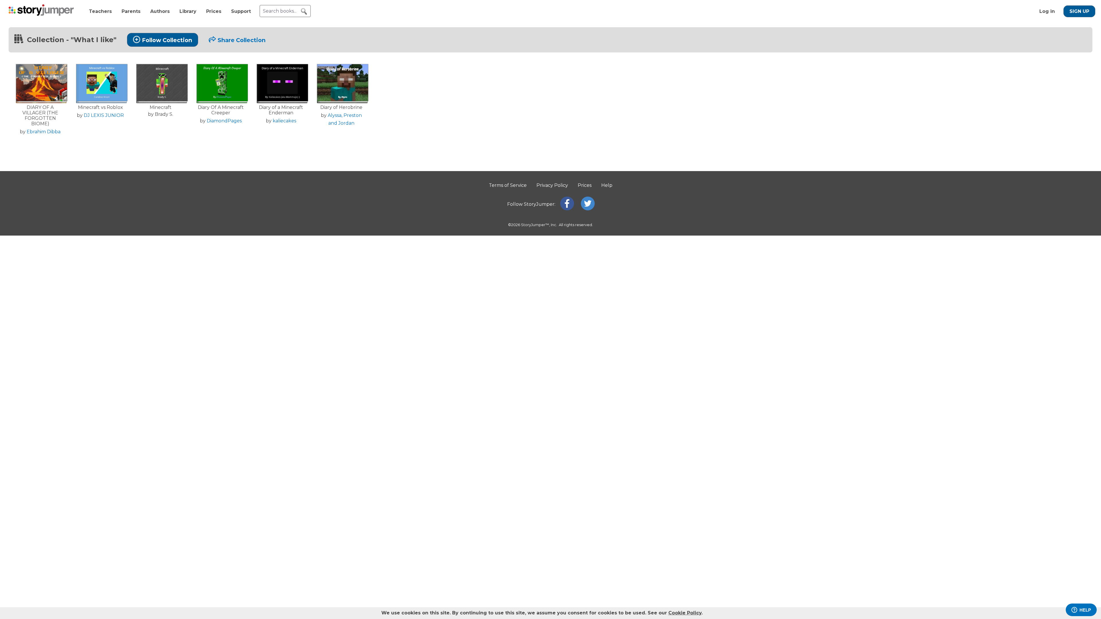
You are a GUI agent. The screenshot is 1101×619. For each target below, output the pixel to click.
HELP (1085, 610)
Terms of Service (508, 185)
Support (241, 11)
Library (187, 11)
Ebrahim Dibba (43, 131)
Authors (160, 11)
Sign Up (1079, 11)
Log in (1047, 11)
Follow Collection (167, 40)
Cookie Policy (685, 613)
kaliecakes (284, 121)
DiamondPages (224, 121)
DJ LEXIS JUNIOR (104, 115)
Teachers (100, 11)
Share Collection (242, 40)
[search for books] (303, 11)
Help (606, 185)
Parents (131, 11)
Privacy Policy (552, 185)
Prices (213, 11)
